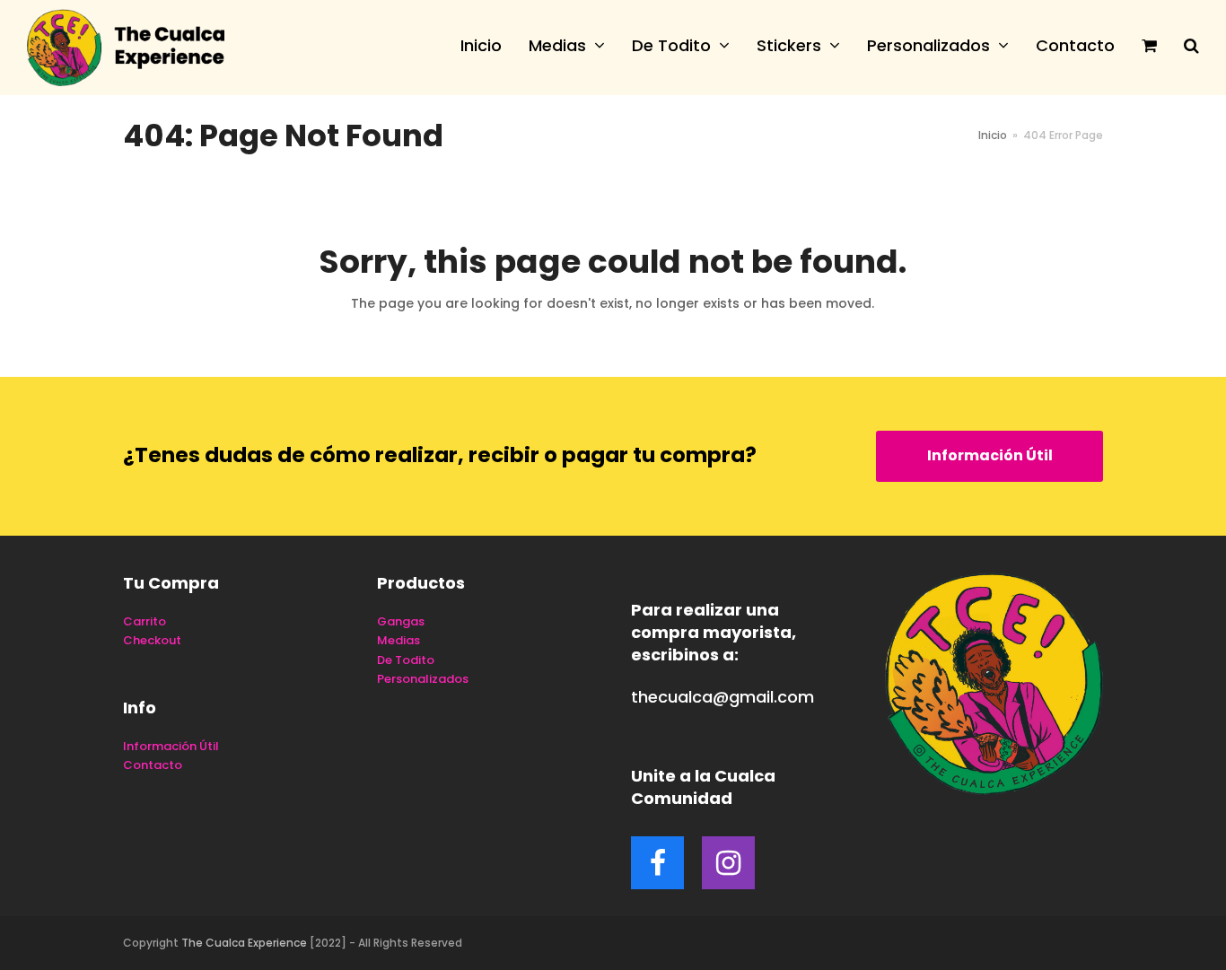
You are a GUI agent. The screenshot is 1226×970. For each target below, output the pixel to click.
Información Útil (990, 455)
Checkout (152, 640)
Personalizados (423, 678)
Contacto (152, 764)
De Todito (405, 660)
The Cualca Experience (244, 942)
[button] (1149, 47)
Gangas (401, 621)
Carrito (144, 621)
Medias (398, 640)
